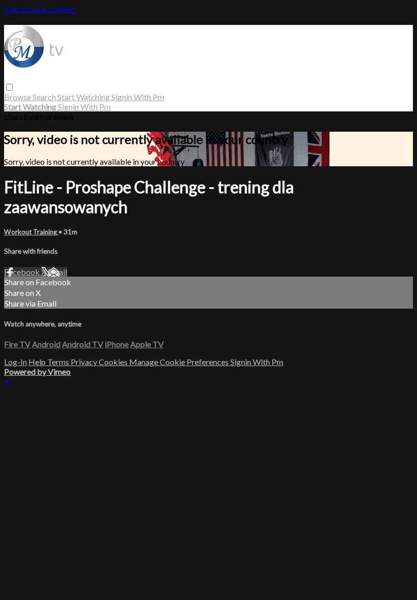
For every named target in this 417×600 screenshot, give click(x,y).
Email (57, 272)
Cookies (114, 362)
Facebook (22, 272)
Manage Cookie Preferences (179, 362)
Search (45, 97)
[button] (9, 87)
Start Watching (84, 97)
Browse (18, 97)
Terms (59, 362)
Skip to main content (39, 9)
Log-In (15, 362)
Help (37, 362)
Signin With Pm (137, 97)
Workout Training (31, 232)
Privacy (85, 362)
